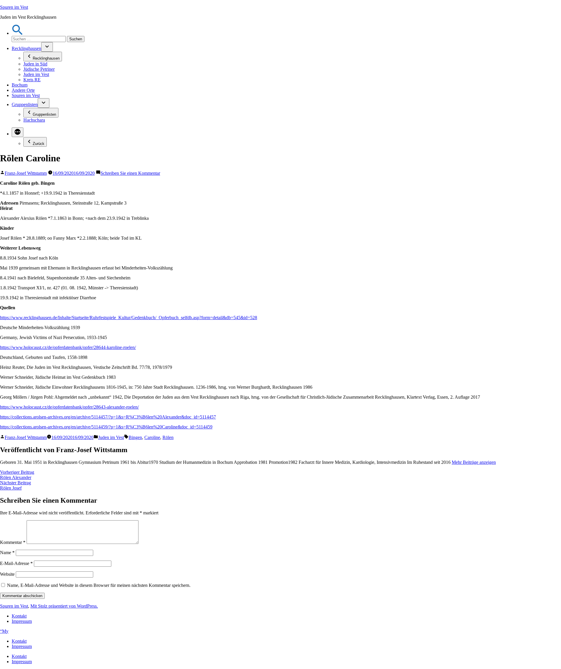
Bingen (135, 437)
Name (7, 552)
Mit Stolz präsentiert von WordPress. (64, 606)
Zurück (38, 143)
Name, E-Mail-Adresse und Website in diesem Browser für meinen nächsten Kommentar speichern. (99, 585)
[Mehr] (17, 132)
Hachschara (34, 119)
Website (7, 574)
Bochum (19, 84)
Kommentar (12, 542)
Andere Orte (23, 90)
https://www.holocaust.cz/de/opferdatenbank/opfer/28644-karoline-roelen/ (68, 347)
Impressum (22, 621)
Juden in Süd (35, 63)
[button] (17, 33)
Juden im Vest (36, 74)
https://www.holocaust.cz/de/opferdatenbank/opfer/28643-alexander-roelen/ (69, 406)
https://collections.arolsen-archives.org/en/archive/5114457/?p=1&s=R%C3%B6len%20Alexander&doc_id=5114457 (108, 416)
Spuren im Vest (14, 7)
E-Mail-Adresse (16, 563)
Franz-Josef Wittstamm (26, 173)
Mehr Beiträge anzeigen (474, 462)
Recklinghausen (26, 48)
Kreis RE (32, 79)
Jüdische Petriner (39, 69)
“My (4, 631)
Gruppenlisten (25, 104)
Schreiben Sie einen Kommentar (130, 173)
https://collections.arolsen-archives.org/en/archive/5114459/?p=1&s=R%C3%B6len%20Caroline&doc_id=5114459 (106, 426)
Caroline (152, 437)
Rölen (168, 437)
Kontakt (19, 615)
